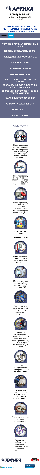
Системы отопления (20, 69)
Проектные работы (20, 110)
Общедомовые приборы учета (20, 57)
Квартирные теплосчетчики (20, 98)
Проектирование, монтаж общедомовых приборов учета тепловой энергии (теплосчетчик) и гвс (20, 208)
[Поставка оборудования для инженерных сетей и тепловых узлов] (20, 356)
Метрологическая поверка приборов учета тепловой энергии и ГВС (20, 284)
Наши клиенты (20, 116)
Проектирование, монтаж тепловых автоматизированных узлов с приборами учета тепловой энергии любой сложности (20, 151)
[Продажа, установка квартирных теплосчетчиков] (20, 408)
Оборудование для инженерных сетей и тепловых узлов (20, 86)
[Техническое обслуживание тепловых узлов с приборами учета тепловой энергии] (20, 381)
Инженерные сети (20, 74)
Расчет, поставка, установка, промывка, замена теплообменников (20, 234)
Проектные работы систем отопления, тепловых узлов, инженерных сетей (22, 445)
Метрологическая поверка (19, 104)
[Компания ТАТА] (35, 461)
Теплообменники (20, 63)
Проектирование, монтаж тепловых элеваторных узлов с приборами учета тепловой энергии (20, 180)
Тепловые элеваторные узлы (20, 51)
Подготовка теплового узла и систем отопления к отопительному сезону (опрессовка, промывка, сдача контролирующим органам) (20, 340)
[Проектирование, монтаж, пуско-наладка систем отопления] (20, 247)
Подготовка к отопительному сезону (20, 80)
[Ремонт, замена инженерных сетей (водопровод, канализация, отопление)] (20, 297)
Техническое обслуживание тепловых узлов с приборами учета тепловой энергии (20, 394)
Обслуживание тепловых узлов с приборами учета (20, 92)
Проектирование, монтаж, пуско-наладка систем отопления (20, 259)
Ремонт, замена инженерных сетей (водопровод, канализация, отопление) (20, 310)
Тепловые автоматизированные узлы (20, 45)
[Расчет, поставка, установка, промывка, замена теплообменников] (20, 222)
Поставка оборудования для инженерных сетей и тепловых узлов (20, 369)
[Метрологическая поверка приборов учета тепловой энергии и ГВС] (20, 272)
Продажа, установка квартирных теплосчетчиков (20, 419)
